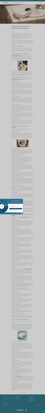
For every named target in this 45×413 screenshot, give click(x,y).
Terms (14, 206)
